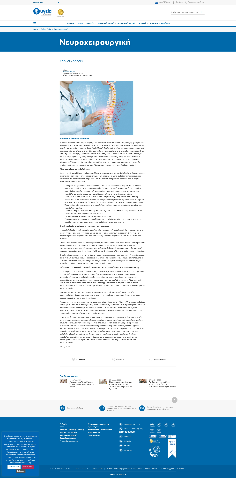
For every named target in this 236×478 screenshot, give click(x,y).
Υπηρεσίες (90, 23)
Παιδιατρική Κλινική (126, 23)
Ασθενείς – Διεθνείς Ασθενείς (72, 430)
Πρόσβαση (179, 2)
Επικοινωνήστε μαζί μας (196, 2)
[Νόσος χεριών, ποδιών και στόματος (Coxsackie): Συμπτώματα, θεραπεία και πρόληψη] (103, 381)
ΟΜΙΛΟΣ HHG (38, 2)
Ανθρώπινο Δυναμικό (68, 435)
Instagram (128, 450)
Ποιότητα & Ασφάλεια (160, 23)
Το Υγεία (63, 424)
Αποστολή (120, 360)
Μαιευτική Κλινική (106, 23)
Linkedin (127, 441)
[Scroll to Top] (174, 400)
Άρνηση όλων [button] (27, 467)
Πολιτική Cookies (150, 469)
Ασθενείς (143, 23)
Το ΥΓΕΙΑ (70, 23)
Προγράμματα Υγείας (68, 438)
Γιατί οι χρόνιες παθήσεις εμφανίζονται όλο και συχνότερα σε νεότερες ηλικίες (162, 384)
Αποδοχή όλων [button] (14, 467)
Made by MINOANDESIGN (118, 474)
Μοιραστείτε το (160, 360)
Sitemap (180, 469)
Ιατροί (80, 23)
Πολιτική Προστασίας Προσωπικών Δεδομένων (123, 469)
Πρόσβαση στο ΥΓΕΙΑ (132, 424)
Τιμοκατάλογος (94, 435)
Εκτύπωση (80, 360)
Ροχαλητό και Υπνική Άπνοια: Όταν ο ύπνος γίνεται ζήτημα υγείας (82, 384)
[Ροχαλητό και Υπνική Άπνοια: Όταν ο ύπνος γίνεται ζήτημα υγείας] (63, 381)
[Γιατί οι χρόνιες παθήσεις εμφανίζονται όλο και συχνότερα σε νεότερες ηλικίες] (143, 381)
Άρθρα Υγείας (93, 427)
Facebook (127, 437)
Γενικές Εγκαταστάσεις (69, 441)
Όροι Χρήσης (98, 469)
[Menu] (35, 23)
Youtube (127, 446)
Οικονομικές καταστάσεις (98, 424)
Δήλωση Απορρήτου (167, 469)
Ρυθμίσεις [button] (20, 471)
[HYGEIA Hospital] (42, 12)
